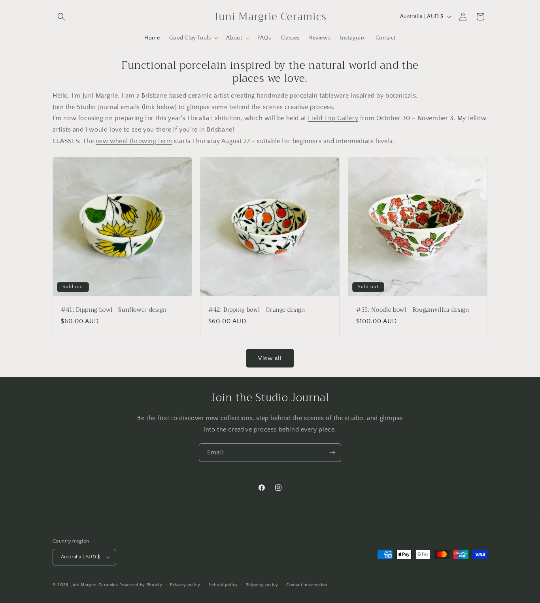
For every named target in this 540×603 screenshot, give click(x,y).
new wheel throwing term (134, 141)
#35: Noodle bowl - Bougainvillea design (412, 310)
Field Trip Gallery (333, 118)
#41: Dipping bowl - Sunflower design (114, 310)
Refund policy (223, 584)
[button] (61, 16)
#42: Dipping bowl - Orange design (256, 310)
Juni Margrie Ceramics (95, 584)
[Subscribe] (332, 452)
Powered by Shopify (140, 584)
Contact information (306, 584)
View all (270, 358)
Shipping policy (262, 584)
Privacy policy (185, 584)
